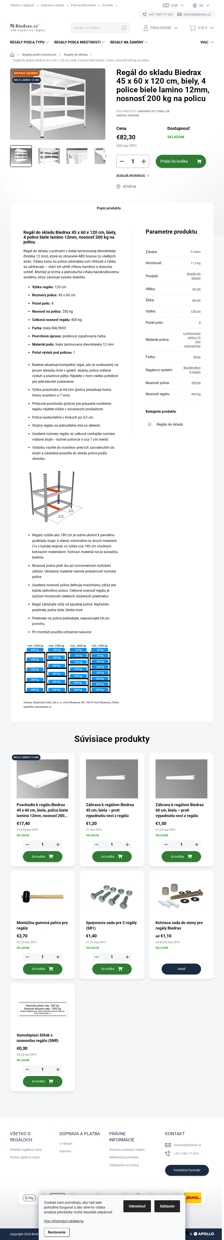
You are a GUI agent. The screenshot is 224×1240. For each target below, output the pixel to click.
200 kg (196, 383)
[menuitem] (30, 42)
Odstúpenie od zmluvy (124, 1165)
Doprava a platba (52, 5)
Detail (181, 969)
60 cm (196, 300)
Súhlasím (167, 1206)
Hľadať (124, 27)
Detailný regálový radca (26, 1149)
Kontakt (107, 5)
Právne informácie (83, 5)
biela (197, 357)
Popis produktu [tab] (109, 208)
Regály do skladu (170, 424)
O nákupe (66, 1143)
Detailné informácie (130, 175)
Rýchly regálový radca (25, 1157)
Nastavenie (57, 1232)
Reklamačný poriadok (123, 1157)
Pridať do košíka (174, 161)
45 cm (196, 289)
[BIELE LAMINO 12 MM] (42, 778)
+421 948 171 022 (186, 1153)
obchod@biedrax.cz (187, 1145)
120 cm (196, 311)
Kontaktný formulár (187, 1170)
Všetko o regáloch (22, 5)
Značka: (127, 115)
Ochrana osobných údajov (127, 1149)
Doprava (65, 1151)
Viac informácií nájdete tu (64, 1221)
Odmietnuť (137, 1206)
